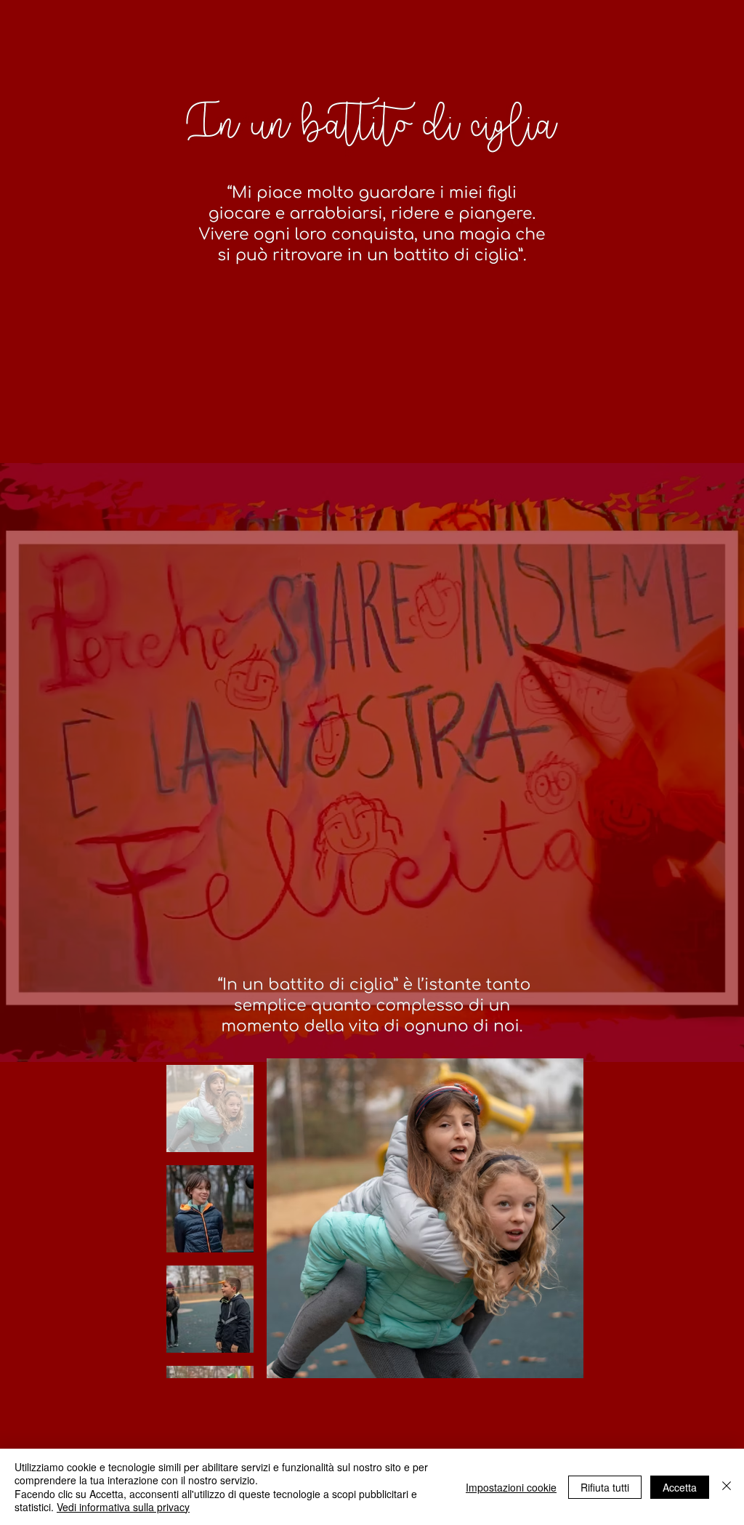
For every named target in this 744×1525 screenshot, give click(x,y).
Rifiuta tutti (605, 1487)
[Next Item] (558, 1218)
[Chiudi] (726, 1486)
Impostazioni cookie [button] (511, 1487)
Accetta (680, 1487)
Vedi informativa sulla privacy (123, 1507)
